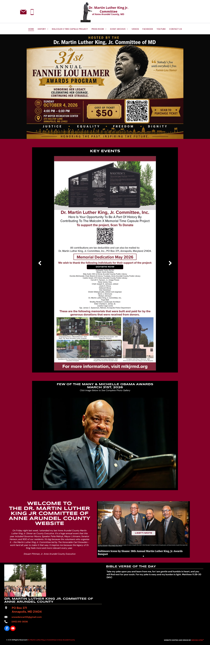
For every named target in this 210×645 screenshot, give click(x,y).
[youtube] (13, 629)
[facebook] (7, 629)
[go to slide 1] (143, 556)
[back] (39, 263)
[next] (170, 263)
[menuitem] (31, 29)
